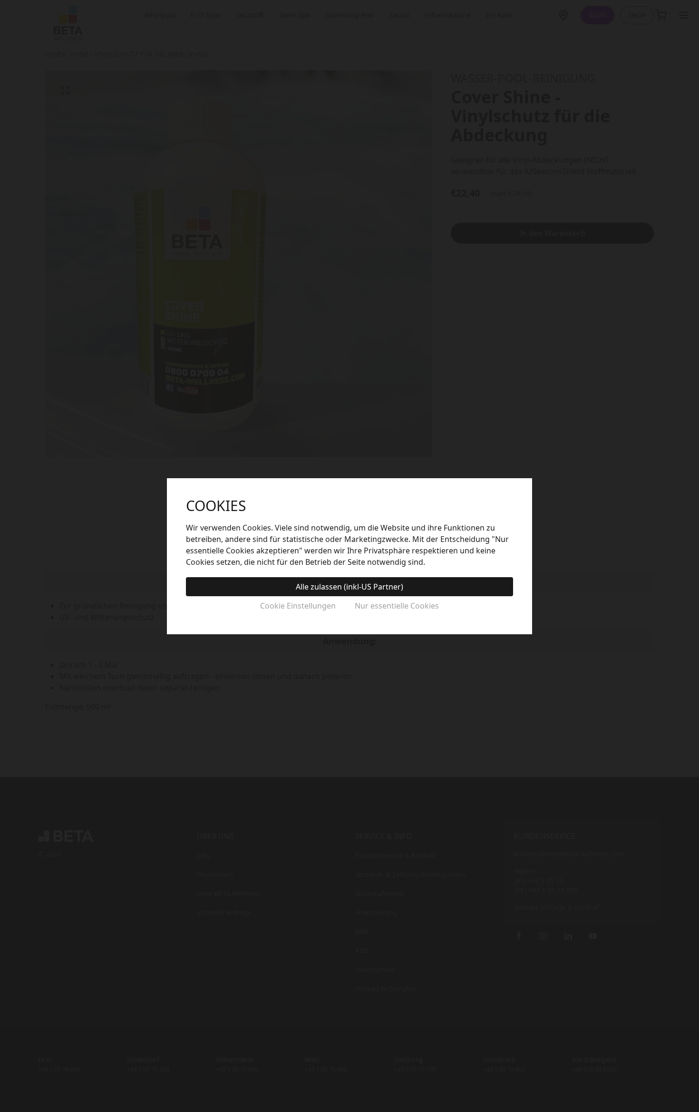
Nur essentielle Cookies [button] (397, 605)
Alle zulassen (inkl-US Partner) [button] (349, 586)
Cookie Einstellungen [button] (298, 605)
